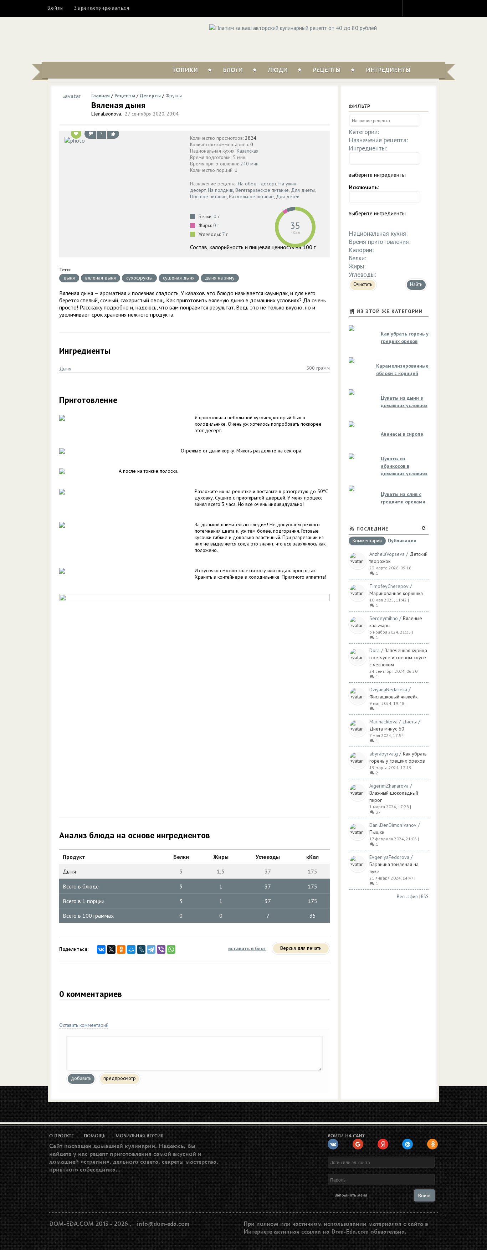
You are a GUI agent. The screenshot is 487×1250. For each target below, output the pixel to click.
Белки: (357, 258)
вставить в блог (247, 948)
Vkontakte (438, 7)
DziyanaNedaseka (388, 689)
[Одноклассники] (121, 949)
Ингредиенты (388, 70)
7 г (225, 234)
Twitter (425, 7)
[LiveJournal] (141, 949)
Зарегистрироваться (101, 8)
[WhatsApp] (171, 949)
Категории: (364, 132)
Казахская (247, 151)
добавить (81, 1078)
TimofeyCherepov (389, 586)
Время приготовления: (379, 241)
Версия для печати (301, 948)
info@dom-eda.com (163, 1224)
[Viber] (161, 949)
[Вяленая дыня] (123, 140)
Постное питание (208, 196)
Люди (278, 70)
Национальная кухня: (378, 233)
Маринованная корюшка (396, 593)
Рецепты (327, 70)
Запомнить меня (351, 1195)
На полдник (220, 190)
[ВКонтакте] (101, 949)
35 (295, 225)
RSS (425, 896)
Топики (185, 70)
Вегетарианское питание (262, 190)
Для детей (287, 196)
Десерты (150, 95)
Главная (100, 95)
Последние (373, 529)
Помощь (95, 1136)
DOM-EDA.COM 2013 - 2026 (88, 1224)
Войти (55, 8)
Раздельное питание (251, 196)
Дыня (65, 368)
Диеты (410, 721)
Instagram (412, 7)
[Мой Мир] (131, 949)
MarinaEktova (383, 721)
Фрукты (173, 95)
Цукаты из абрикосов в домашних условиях (404, 466)
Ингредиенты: (368, 148)
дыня (69, 278)
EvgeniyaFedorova (389, 857)
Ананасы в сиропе (402, 434)
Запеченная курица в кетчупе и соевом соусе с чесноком (398, 657)
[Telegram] (151, 949)
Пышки (376, 832)
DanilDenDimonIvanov (392, 825)
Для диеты (303, 190)
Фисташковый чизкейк (393, 696)
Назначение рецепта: (378, 140)
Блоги (233, 70)
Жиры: (357, 266)
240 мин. (250, 163)
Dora (374, 650)
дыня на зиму (220, 278)
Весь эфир (407, 896)
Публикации (402, 541)
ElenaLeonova (106, 114)
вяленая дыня (100, 278)
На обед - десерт (257, 183)
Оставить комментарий (83, 1025)
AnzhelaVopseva (387, 554)
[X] (111, 949)
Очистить (362, 284)
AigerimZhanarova (389, 786)
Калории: (361, 250)
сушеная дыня (179, 278)
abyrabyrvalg (383, 753)
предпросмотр (119, 1078)
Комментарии (367, 540)
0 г (217, 216)
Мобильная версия (140, 1136)
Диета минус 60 (386, 729)
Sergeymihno (383, 618)
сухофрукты (139, 278)
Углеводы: (362, 274)
